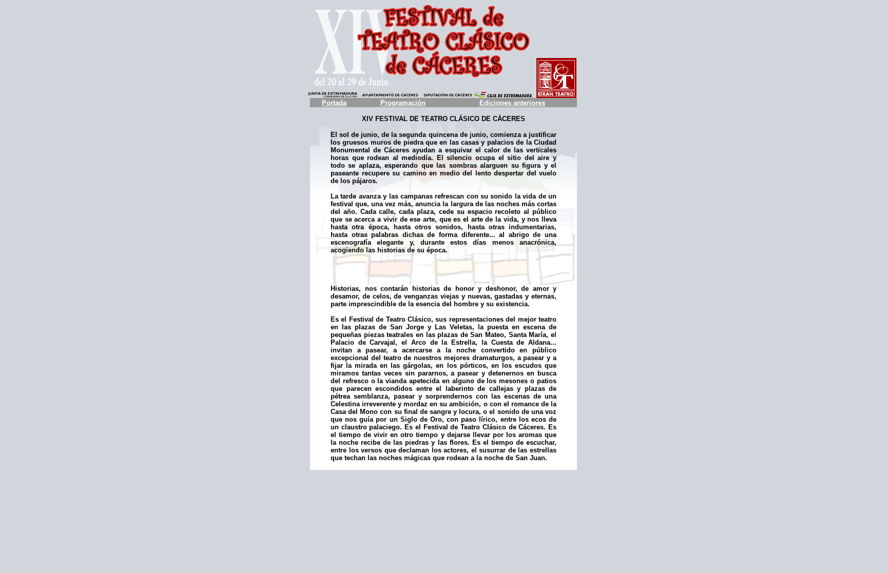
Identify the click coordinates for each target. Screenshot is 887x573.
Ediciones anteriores (512, 103)
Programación (403, 103)
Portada (334, 103)
